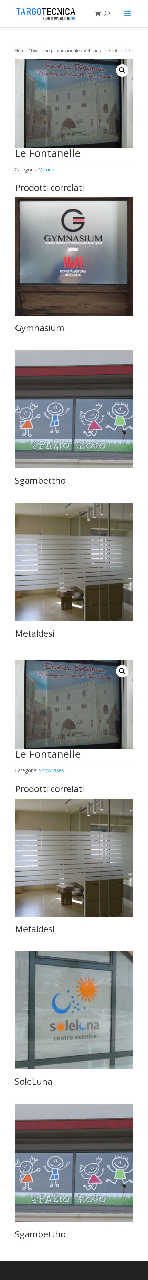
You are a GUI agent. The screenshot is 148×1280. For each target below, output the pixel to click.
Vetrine (91, 50)
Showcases (51, 770)
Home (21, 50)
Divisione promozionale (55, 50)
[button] (122, 70)
